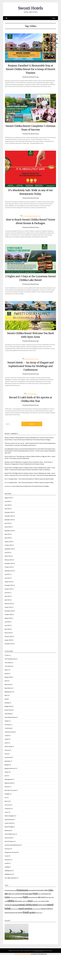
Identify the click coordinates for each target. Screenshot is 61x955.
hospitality (20, 897)
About (6, 670)
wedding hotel (8, 870)
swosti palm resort (14, 908)
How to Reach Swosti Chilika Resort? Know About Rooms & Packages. (32, 439)
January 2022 (8, 581)
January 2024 (8, 541)
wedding (7, 867)
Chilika (6, 721)
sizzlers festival (9, 823)
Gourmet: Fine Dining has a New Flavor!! (25, 445)
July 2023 (7, 552)
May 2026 (7, 508)
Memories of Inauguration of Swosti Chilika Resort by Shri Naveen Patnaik (24, 464)
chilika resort (11, 893)
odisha (10, 900)
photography (24, 901)
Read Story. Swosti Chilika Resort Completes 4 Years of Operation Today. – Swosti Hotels (28, 462)
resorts (39, 901)
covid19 (7, 735)
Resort (6, 801)
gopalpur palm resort (10, 768)
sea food (15, 905)
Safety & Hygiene (9, 816)
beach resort (13, 890)
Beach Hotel (8, 684)
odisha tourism (18, 901)
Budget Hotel (8, 706)
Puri (6, 797)
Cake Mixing (8, 713)
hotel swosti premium (32, 897)
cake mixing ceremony (10, 717)
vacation (7, 863)
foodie (49, 893)
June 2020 (7, 625)
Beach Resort (8, 688)
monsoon (7, 786)
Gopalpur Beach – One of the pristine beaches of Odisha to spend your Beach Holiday (31, 479)
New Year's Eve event (10, 790)
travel (26, 912)
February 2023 (8, 560)
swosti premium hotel (36, 908)
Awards (7, 673)
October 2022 (8, 567)
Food (6, 753)
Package (7, 794)
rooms (6, 812)
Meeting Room (8, 779)
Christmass (7, 724)
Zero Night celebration (11, 878)
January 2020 (8, 640)
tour (16, 912)
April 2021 (7, 600)
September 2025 (9, 519)
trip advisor (8, 859)
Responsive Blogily (38, 950)
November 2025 (9, 516)
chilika (46, 890)
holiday (7, 897)
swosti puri (7, 848)
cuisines (7, 739)
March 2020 (8, 632)
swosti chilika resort (10, 834)
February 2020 (8, 636)
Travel (6, 856)
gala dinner (7, 761)
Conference (8, 728)
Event (6, 743)
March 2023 (8, 556)
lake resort (41, 897)
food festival (8, 757)
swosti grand (42, 905)
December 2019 (9, 643)
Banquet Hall (8, 677)
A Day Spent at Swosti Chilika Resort (19, 458)
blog (6, 699)
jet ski (6, 775)
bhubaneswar (22, 890)
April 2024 (7, 538)
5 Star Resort (8, 666)
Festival (7, 750)
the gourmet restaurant (11, 852)
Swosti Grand (8, 837)
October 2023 (8, 545)
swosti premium (25, 908)
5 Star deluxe (8, 662)
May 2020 (7, 629)
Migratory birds (9, 783)
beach (6, 680)
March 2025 (8, 527)
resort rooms (35, 901)
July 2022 (7, 574)
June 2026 (7, 505)
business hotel (8, 710)
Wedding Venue (39, 912)
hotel (25, 897)
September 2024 (9, 530)
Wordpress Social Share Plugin (22, 954)
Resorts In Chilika (45, 901)
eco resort (29, 894)
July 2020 (7, 622)
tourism (20, 912)
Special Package (9, 826)
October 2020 (8, 614)
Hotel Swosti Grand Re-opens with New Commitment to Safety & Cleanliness (30, 469)
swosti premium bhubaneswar (12, 845)
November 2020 (9, 611)
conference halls (20, 894)
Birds (6, 695)
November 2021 (9, 585)
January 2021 (8, 607)
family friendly (8, 746)
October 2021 (8, 589)
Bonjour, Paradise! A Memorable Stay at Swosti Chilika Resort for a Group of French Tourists (30, 69)
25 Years (7, 655)
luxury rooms (48, 897)
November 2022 (9, 563)
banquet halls (8, 890)
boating (7, 702)
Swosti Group (34, 77)
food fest (39, 893)
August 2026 (8, 497)
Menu (53, 18)
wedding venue (8, 874)
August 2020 (8, 618)
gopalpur (7, 764)
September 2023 (9, 549)
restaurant (7, 808)
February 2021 (8, 603)
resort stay (7, 805)
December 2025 (9, 512)
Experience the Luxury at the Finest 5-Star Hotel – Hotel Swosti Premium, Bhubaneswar (33, 475)
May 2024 (7, 534)
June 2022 (7, 578)
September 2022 (9, 570)
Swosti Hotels (30, 8)
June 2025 (7, 523)
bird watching (32, 890)
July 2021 (7, 592)
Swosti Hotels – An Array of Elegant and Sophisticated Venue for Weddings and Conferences (30, 366)
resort (30, 901)
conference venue (9, 732)
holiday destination (14, 897)
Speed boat (7, 830)
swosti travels (46, 908)
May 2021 (7, 596)
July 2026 (7, 501)
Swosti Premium (9, 841)
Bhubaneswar (8, 691)
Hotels (6, 772)
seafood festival (9, 819)
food (35, 893)
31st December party (10, 659)
